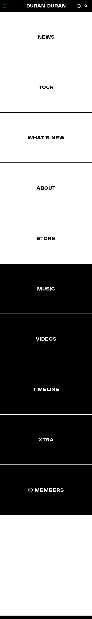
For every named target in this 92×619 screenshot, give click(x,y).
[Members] (79, 6)
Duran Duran (46, 6)
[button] (88, 7)
